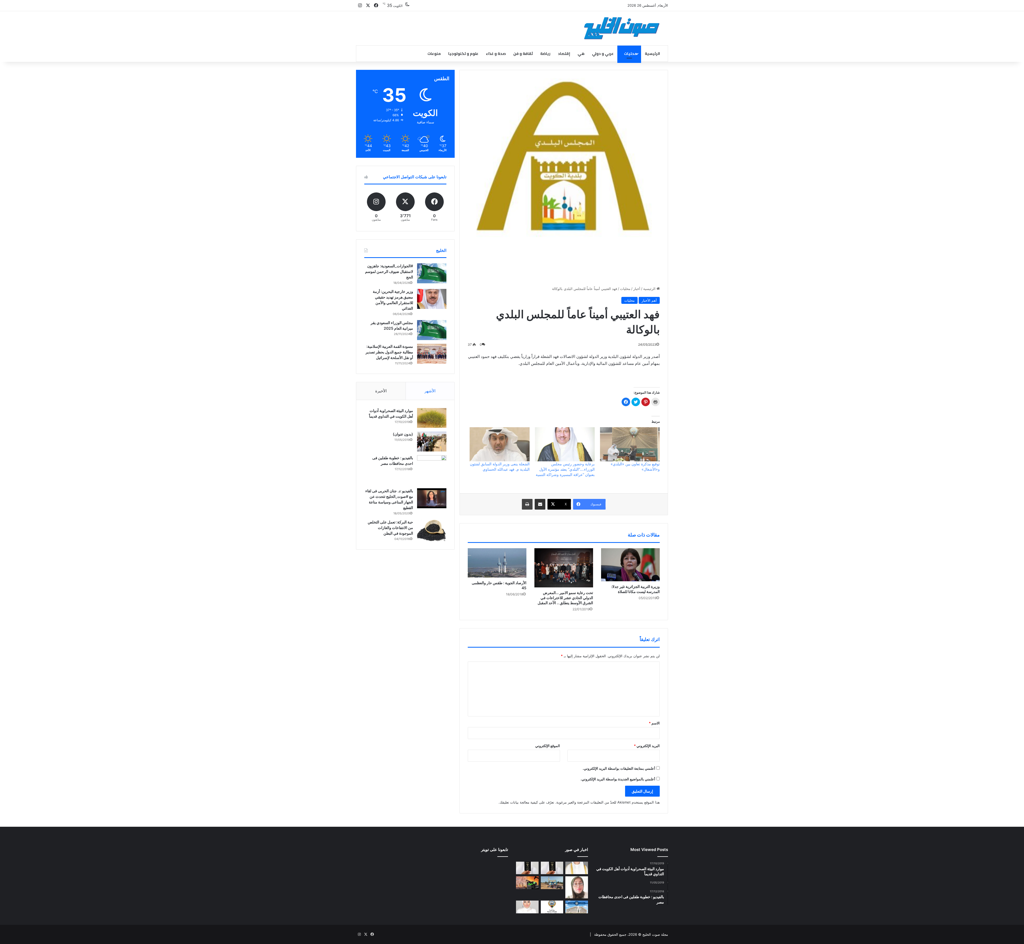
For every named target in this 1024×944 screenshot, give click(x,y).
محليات (630, 53)
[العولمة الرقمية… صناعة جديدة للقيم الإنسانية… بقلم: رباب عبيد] (576, 887)
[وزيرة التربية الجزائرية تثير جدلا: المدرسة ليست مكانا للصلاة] (630, 564)
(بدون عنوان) (403, 434)
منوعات (434, 53)
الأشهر (430, 390)
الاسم (654, 723)
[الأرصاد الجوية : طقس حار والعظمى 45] (497, 563)
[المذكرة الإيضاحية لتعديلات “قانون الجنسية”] (552, 868)
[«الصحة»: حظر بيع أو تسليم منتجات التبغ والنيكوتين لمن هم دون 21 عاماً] (552, 907)
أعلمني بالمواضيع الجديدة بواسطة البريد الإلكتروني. (618, 779)
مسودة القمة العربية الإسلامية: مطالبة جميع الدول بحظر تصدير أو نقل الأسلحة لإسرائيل (389, 352)
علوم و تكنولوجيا (463, 53)
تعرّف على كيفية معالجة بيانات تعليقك (526, 802)
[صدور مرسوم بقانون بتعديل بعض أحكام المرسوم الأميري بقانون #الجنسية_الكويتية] (527, 868)
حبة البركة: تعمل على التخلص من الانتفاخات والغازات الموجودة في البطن (390, 527)
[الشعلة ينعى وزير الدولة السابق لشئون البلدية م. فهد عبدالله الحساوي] (499, 444)
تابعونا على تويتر (494, 849)
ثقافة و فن (523, 53)
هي (581, 53)
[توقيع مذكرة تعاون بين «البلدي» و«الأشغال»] (630, 444)
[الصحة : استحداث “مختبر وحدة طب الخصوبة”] (576, 868)
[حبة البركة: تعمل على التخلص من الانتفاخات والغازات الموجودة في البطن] (431, 530)
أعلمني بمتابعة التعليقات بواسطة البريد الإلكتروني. (619, 768)
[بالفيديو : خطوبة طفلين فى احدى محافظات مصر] (431, 470)
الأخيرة (381, 390)
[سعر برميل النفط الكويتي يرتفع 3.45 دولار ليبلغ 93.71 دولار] (527, 882)
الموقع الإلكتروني (547, 746)
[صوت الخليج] (621, 28)
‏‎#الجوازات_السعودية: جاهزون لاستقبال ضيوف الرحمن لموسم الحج (389, 271)
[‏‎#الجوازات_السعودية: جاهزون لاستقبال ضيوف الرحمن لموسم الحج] (431, 273)
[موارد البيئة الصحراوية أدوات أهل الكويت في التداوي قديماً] (431, 418)
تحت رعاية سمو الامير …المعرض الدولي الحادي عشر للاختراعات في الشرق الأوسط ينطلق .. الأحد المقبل (565, 597)
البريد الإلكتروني (647, 746)
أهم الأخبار (649, 300)
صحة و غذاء (496, 53)
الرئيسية (652, 53)
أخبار (636, 289)
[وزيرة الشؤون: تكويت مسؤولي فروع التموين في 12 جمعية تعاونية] (527, 907)
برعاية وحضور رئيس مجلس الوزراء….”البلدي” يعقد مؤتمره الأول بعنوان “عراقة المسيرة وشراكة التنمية (565, 469)
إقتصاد (564, 53)
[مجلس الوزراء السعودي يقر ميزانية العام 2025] (431, 330)
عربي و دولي (603, 53)
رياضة (545, 53)
